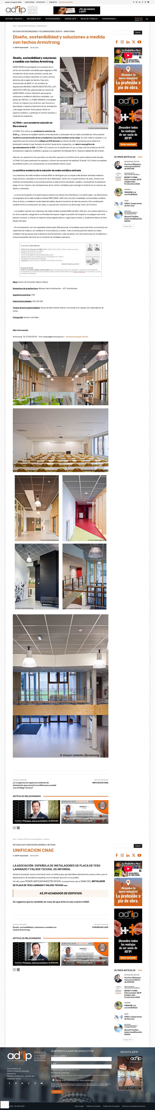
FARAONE (127, 189)
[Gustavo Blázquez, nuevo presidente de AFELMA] (36, 812)
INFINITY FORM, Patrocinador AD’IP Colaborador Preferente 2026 (85, 820)
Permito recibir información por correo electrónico (74, 1080)
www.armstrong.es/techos (77, 337)
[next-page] (18, 827)
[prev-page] (14, 827)
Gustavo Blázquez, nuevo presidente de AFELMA (36, 821)
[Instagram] (122, 42)
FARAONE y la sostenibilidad (130, 193)
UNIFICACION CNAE (100, 783)
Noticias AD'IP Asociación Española (84, 815)
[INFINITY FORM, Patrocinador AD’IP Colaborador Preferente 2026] (84, 812)
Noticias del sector (36, 818)
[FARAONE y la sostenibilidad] (118, 192)
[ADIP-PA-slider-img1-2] (76, 10)
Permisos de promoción (60, 1073)
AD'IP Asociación (21, 47)
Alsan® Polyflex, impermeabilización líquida (133, 219)
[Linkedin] (128, 42)
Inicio (14, 26)
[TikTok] (28, 1083)
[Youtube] (148, 2)
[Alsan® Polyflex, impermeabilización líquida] (118, 215)
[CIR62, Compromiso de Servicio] (118, 203)
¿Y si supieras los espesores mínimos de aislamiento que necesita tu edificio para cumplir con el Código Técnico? (34, 785)
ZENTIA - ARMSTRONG (65, 31)
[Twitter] (145, 2)
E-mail (54, 1063)
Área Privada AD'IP (66, 2)
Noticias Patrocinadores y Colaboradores (32, 26)
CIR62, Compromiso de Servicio (133, 204)
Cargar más (127, 226)
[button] (147, 19)
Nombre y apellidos (58, 1056)
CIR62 (126, 200)
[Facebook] (133, 2)
